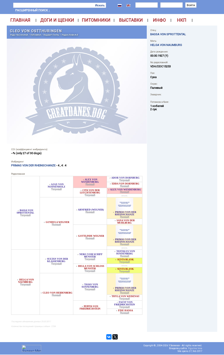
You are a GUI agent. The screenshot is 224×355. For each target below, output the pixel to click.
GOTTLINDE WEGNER (91, 236)
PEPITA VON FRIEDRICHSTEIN (90, 307)
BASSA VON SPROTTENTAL (25, 211)
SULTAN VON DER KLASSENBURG (57, 260)
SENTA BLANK (125, 259)
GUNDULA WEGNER (57, 222)
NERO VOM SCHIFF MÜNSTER (91, 255)
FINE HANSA (125, 310)
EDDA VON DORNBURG (125, 184)
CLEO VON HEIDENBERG (57, 293)
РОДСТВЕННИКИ (19, 35)
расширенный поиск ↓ (32, 10)
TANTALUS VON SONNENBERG (125, 252)
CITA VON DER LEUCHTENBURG (90, 191)
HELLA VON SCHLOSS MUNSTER (91, 267)
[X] (115, 336)
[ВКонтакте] (109, 336)
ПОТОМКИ (35, 35)
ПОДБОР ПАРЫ (51, 35)
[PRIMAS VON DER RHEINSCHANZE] (124, 210)
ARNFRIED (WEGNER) (91, 210)
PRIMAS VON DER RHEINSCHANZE (125, 213)
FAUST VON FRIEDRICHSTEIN (124, 303)
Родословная (70, 35)
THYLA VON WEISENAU (126, 296)
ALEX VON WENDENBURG (90, 180)
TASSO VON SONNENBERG (90, 285)
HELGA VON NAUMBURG (26, 280)
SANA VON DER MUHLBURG (126, 221)
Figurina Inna (195, 348)
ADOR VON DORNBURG (125, 178)
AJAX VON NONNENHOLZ (56, 185)
